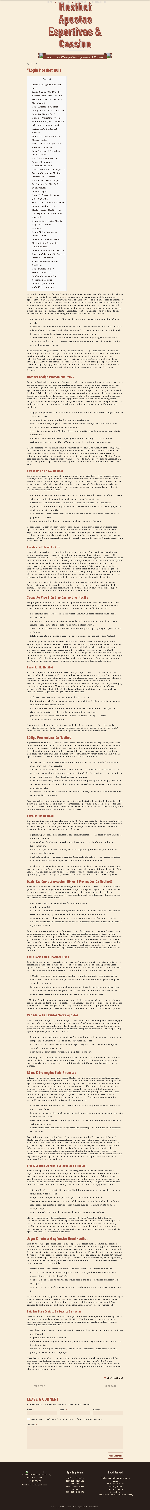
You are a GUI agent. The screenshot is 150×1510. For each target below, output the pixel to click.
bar (31, 64)
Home (50, 2)
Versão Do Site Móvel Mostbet (47, 92)
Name (30, 1410)
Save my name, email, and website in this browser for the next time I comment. (67, 1419)
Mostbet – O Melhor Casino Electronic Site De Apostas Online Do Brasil (45, 243)
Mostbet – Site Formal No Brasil (48, 250)
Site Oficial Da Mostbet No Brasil (48, 202)
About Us (64, 2)
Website (96, 1410)
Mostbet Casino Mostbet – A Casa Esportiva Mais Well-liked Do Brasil (47, 213)
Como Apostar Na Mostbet (45, 107)
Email (63, 1410)
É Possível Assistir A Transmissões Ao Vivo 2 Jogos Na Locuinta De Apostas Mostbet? (48, 169)
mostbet (31, 407)
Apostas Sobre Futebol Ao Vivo (47, 96)
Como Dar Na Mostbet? (43, 114)
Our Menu (81, 2)
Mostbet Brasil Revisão (43, 206)
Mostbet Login (39, 191)
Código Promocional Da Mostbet (48, 110)
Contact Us (99, 2)
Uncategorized (115, 1377)
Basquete (36, 228)
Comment (32, 1424)
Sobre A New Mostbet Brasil (45, 125)
